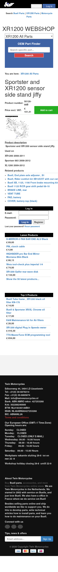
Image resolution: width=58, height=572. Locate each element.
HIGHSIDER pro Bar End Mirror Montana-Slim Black (22, 255)
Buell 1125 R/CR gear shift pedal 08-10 (29, 186)
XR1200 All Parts (30, 73)
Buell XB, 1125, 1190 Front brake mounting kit (33, 182)
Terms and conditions (17, 417)
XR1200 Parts (32, 13)
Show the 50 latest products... (22, 279)
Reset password (32, 226)
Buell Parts (18, 13)
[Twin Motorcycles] (9, 4)
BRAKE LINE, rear (17, 189)
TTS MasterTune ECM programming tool (28, 334)
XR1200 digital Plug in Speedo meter (26, 327)
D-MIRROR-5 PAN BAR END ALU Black (27, 239)
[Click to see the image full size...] (17, 127)
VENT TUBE (14, 193)
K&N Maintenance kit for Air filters (25, 320)
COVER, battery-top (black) (22, 201)
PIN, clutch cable (15, 246)
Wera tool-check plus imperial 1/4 (24, 264)
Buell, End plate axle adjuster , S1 (26, 175)
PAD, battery (14, 197)
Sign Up (47, 538)
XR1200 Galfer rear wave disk (22, 271)
